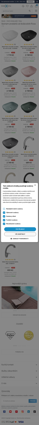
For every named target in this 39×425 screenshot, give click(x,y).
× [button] (35, 185)
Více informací (7, 204)
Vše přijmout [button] (20, 229)
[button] (19, 239)
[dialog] (19, 212)
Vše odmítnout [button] (20, 234)
